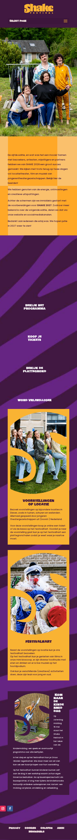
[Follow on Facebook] (10, 808)
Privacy (14, 828)
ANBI (60, 828)
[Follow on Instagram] (3, 808)
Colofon (46, 828)
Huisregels (36, 832)
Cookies (30, 828)
